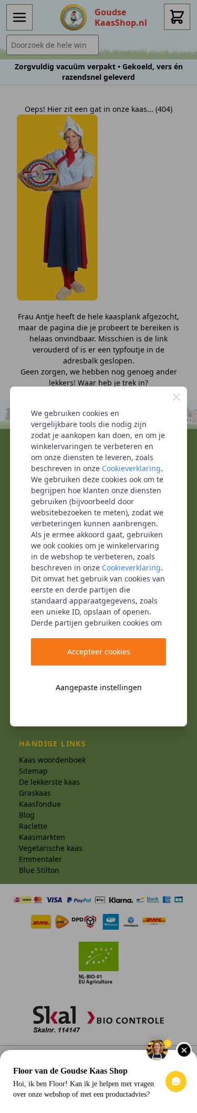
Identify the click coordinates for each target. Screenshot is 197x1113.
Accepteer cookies (98, 652)
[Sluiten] (176, 397)
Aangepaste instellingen (99, 687)
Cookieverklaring (131, 468)
